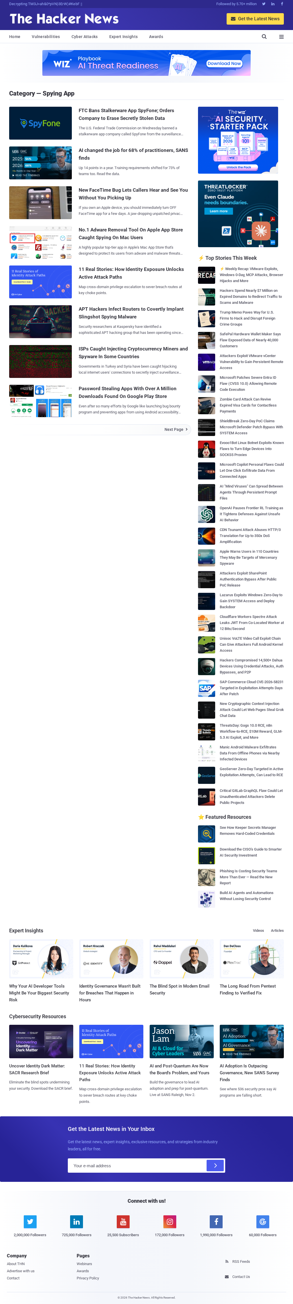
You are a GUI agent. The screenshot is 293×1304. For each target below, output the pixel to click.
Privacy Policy (88, 1278)
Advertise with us (21, 1271)
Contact (13, 1278)
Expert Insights (123, 36)
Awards (156, 36)
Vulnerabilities (46, 36)
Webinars (84, 1264)
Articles (277, 930)
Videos (258, 930)
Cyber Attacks (85, 36)
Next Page (176, 429)
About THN (16, 1264)
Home (14, 36)
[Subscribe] (215, 1165)
